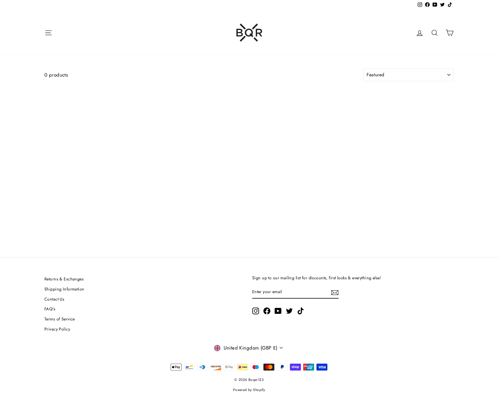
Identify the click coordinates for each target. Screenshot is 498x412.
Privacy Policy (57, 329)
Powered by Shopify (249, 389)
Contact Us (54, 299)
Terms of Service (59, 319)
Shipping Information (64, 289)
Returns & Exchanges (64, 279)
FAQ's (49, 309)
